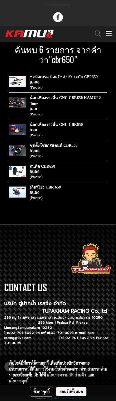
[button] (96, 33)
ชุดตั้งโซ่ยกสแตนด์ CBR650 (53, 145)
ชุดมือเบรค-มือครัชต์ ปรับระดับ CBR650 (64, 77)
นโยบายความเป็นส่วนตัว (66, 374)
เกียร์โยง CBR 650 (45, 187)
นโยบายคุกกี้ (18, 380)
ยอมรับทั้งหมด (71, 391)
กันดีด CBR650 (42, 166)
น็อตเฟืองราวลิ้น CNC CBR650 (56, 124)
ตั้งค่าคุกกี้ (42, 391)
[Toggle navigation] (108, 33)
